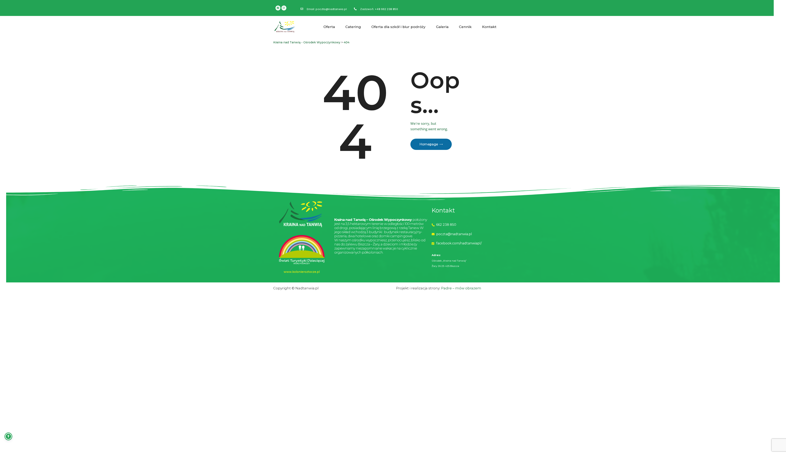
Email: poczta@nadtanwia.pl (327, 9)
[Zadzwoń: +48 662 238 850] (355, 9)
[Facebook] (278, 8)
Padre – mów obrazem (461, 288)
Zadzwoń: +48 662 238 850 (379, 9)
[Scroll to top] (751, 419)
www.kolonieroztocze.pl (302, 272)
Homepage (428, 144)
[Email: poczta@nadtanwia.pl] (302, 9)
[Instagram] (283, 8)
